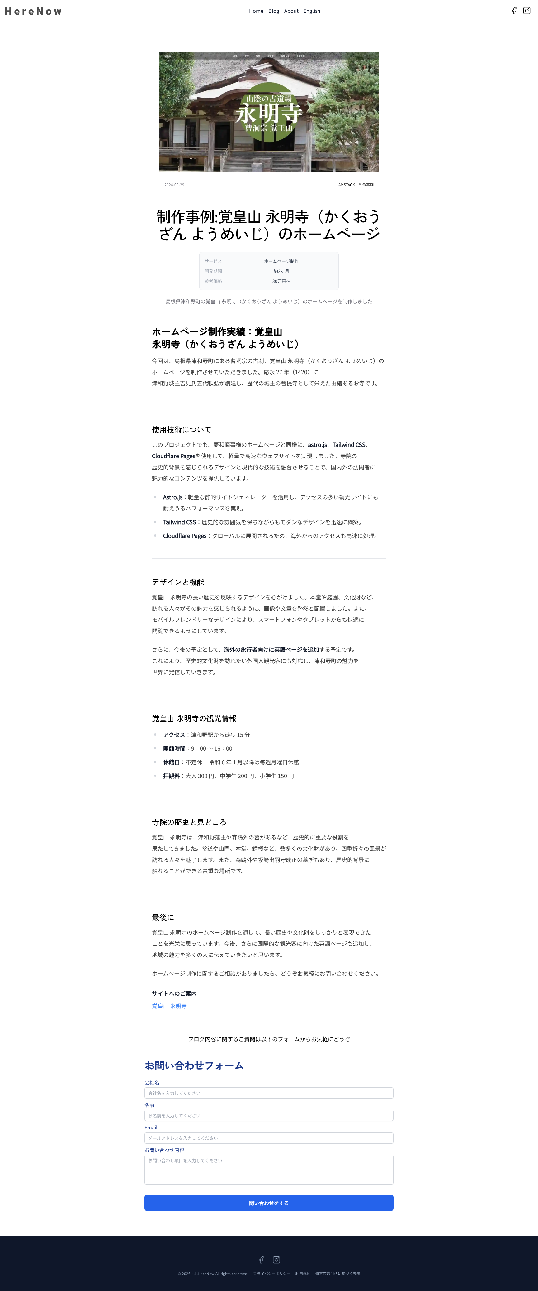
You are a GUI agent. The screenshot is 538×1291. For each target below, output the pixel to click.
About (291, 10)
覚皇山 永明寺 (169, 1006)
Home (256, 10)
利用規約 (302, 1273)
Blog (273, 10)
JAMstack (346, 184)
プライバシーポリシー (271, 1273)
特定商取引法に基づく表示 (337, 1273)
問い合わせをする (269, 1202)
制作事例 (366, 184)
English (312, 10)
